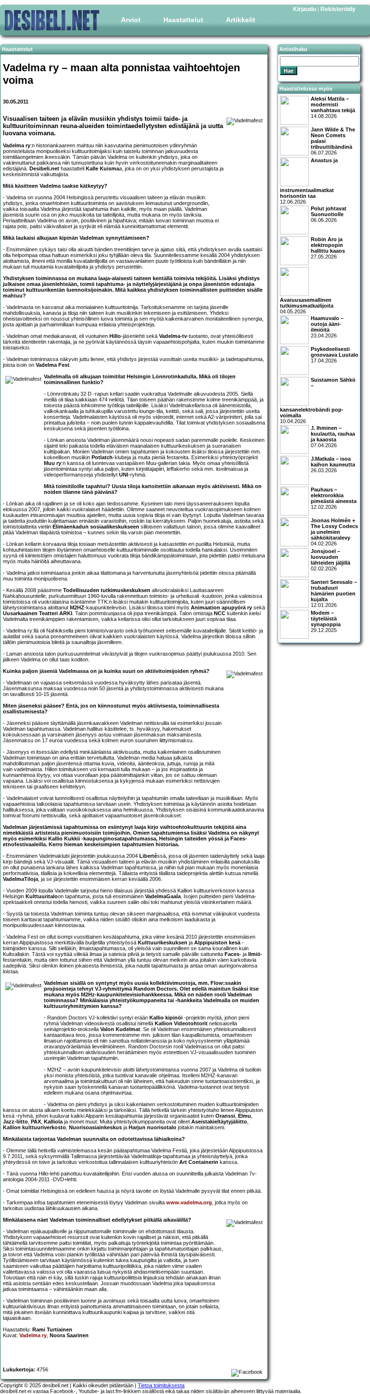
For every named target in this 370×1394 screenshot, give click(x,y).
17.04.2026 (334, 354)
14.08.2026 (333, 107)
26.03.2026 (333, 464)
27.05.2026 (328, 247)
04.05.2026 (306, 305)
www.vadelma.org (189, 1202)
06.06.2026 (328, 214)
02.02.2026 (330, 559)
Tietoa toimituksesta (161, 1385)
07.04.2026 (333, 436)
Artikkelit (240, 20)
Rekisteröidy (338, 9)
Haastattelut (183, 20)
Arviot (131, 20)
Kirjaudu (304, 9)
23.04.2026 (327, 326)
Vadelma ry (33, 1335)
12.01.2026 (334, 593)
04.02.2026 (334, 531)
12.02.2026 (334, 498)
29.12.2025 (326, 621)
